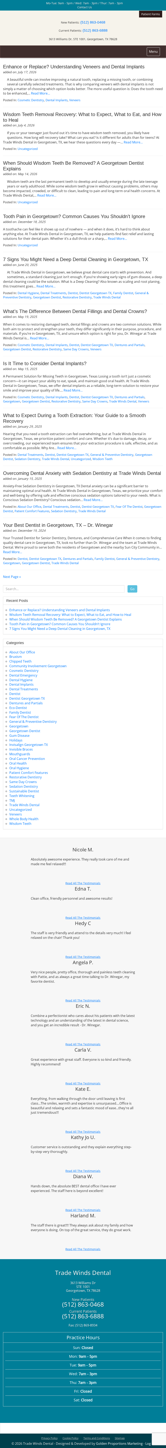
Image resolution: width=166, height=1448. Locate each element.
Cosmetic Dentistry (31, 100)
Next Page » (12, 576)
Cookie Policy (71, 1438)
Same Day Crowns (76, 349)
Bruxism (15, 656)
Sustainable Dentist (24, 791)
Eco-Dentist (18, 708)
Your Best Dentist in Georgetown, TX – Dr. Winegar (58, 525)
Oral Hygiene (19, 768)
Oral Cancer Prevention (27, 758)
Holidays (15, 740)
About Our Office (29, 507)
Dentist (73, 293)
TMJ (12, 800)
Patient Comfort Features (32, 511)
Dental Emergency (23, 675)
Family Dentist (123, 293)
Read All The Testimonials (82, 883)
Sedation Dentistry (27, 459)
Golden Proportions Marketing (119, 1443)
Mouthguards (19, 754)
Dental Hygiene (28, 293)
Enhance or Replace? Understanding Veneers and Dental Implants (74, 66)
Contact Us (84, 7)
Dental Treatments (53, 293)
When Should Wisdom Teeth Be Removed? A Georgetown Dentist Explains (65, 619)
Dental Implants (57, 100)
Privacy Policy (49, 1438)
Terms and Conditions (96, 1438)
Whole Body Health (23, 819)
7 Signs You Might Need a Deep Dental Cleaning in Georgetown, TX (75, 259)
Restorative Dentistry (77, 297)
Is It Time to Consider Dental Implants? (44, 363)
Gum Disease (19, 735)
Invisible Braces (21, 749)
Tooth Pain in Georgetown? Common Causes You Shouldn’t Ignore (74, 216)
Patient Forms (150, 14)
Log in (149, 1443)
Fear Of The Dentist (129, 507)
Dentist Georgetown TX (95, 293)
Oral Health (18, 763)
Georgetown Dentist (47, 297)
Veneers (74, 100)
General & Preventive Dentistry (111, 455)
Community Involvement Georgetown (38, 666)
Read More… (40, 93)
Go (132, 589)
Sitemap (120, 1438)
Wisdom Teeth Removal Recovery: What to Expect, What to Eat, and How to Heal (70, 614)
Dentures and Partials (130, 345)
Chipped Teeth (20, 661)
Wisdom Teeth (103, 459)
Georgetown (11, 401)
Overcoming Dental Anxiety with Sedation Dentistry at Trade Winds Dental (82, 473)
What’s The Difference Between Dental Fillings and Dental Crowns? (75, 311)
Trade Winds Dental (107, 297)
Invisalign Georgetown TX (28, 744)
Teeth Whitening (21, 796)
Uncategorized (28, 149)
